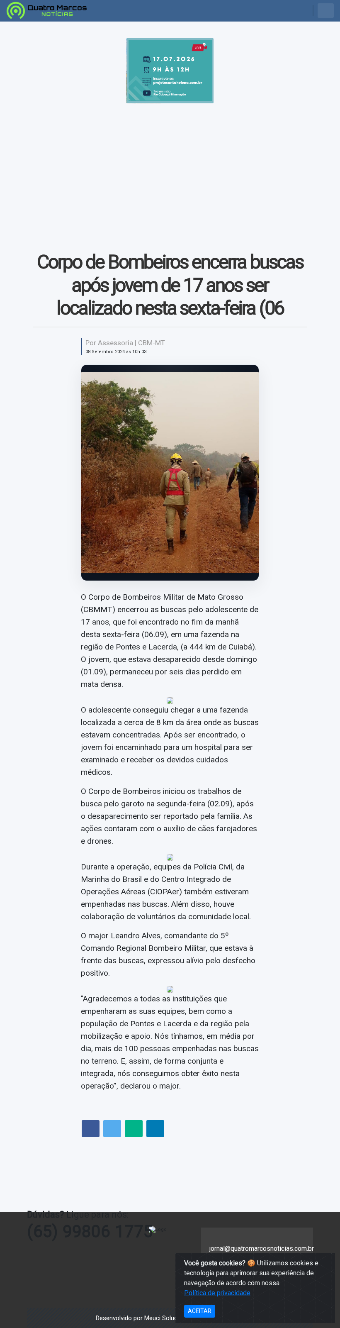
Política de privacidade (217, 1293)
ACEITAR (199, 1311)
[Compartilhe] (90, 1129)
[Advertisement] (170, 165)
